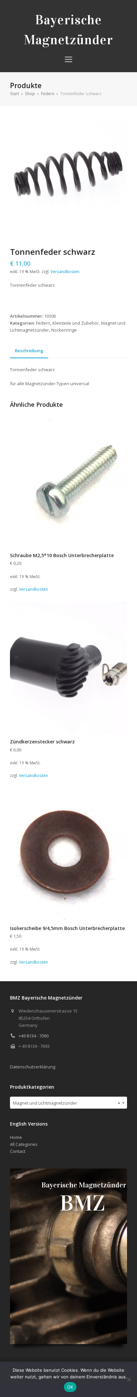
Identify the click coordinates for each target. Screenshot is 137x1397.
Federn (43, 323)
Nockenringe (64, 330)
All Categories (24, 1144)
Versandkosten (65, 271)
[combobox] (68, 1103)
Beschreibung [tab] (29, 351)
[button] (68, 59)
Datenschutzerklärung (32, 1067)
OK (70, 1387)
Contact (17, 1151)
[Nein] (128, 1379)
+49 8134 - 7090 (34, 1036)
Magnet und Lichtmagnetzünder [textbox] (66, 1103)
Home (16, 1137)
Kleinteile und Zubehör (76, 323)
